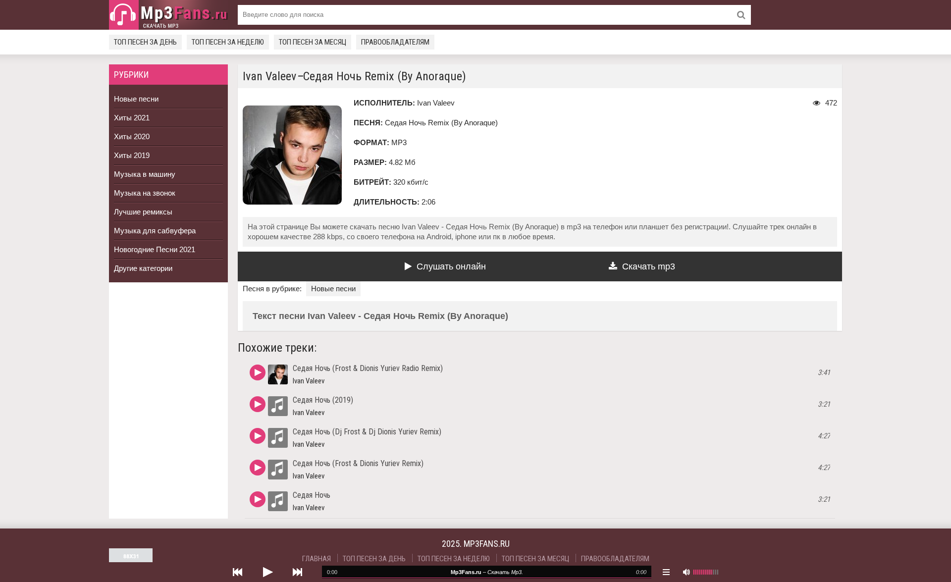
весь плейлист (666, 572)
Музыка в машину (144, 174)
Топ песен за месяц (312, 42)
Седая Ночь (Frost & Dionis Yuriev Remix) (358, 463)
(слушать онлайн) (257, 372)
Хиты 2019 (132, 155)
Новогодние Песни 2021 (154, 249)
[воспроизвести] (267, 572)
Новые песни (136, 99)
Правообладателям (395, 42)
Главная (316, 558)
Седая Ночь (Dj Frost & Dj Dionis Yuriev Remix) (367, 431)
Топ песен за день (145, 42)
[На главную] (168, 15)
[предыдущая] (238, 572)
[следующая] (297, 572)
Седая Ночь (311, 495)
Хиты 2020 (132, 136)
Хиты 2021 (132, 117)
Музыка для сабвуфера (155, 230)
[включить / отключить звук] (686, 572)
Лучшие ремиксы (143, 212)
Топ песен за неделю (228, 42)
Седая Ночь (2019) (323, 400)
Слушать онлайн (451, 266)
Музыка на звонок (144, 193)
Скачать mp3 (648, 266)
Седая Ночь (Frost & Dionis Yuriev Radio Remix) (368, 368)
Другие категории (143, 268)
